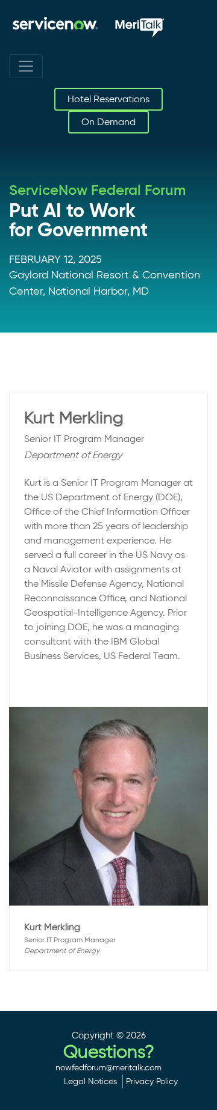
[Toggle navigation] (26, 66)
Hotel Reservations (108, 99)
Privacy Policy (152, 1081)
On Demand (108, 121)
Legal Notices (90, 1081)
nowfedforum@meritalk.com (108, 1067)
